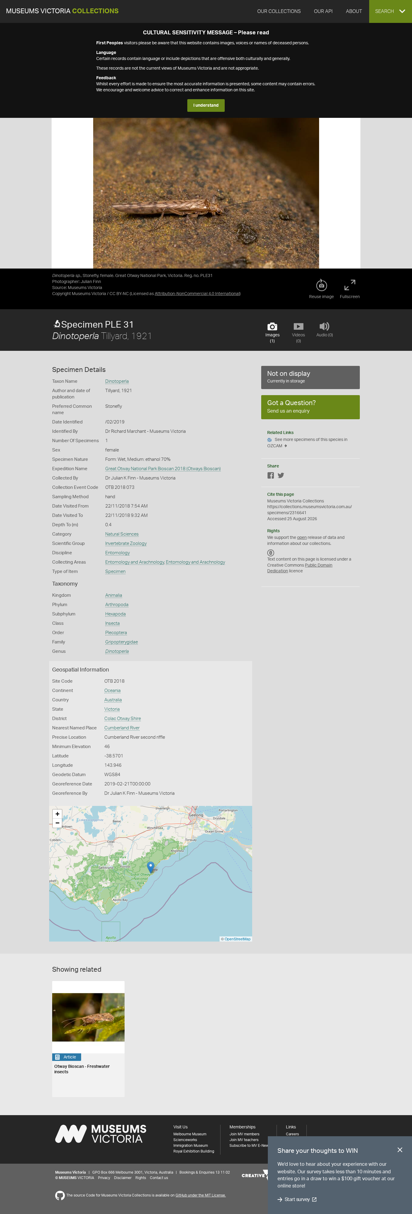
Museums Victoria (62, 11)
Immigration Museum (190, 1145)
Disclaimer (123, 1178)
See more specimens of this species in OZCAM (307, 443)
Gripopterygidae (121, 642)
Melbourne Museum (189, 1134)
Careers (292, 1134)
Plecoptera (116, 633)
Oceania (112, 690)
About (354, 11)
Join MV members (244, 1134)
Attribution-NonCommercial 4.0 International (197, 294)
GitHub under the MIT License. (201, 1195)
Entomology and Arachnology (134, 562)
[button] (390, 11)
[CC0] (270, 553)
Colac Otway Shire (122, 718)
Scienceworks (185, 1140)
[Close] (400, 1151)
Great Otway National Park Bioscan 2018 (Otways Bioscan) (163, 469)
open (302, 538)
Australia (113, 700)
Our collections (279, 11)
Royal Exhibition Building (193, 1151)
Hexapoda (115, 614)
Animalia (113, 595)
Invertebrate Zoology (126, 543)
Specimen (115, 571)
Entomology (117, 553)
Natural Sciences (122, 534)
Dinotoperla (117, 381)
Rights (140, 1178)
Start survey (297, 1199)
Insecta (112, 623)
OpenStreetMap (238, 938)
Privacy (104, 1178)
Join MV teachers (244, 1140)
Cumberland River (122, 728)
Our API (323, 11)
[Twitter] (280, 476)
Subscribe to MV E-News (250, 1145)
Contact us (159, 1178)
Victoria (112, 709)
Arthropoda (116, 604)
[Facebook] (270, 476)
